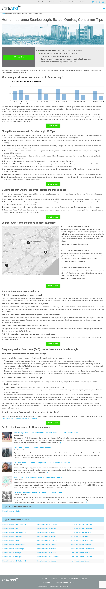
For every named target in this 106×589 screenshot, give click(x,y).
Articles (61, 2)
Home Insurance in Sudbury (81, 545)
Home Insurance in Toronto (46, 532)
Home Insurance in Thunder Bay (82, 549)
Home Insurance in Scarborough (82, 541)
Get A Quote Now (18, 57)
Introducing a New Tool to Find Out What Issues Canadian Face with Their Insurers (46, 433)
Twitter (93, 2)
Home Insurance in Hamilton (47, 536)
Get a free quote (53, 125)
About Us (40, 2)
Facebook (97, 2)
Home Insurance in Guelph (11, 553)
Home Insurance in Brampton (81, 557)
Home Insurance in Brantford (12, 541)
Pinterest (100, 2)
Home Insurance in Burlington (81, 524)
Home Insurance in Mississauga (14, 524)
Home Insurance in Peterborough (14, 561)
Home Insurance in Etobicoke (81, 528)
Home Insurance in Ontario (11, 511)
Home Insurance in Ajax (10, 528)
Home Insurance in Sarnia (80, 536)
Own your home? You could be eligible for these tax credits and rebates (42, 463)
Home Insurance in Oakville (46, 549)
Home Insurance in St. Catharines (48, 557)
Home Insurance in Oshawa (46, 553)
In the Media (72, 2)
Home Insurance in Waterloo (81, 553)
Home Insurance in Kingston (81, 532)
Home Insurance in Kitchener (47, 541)
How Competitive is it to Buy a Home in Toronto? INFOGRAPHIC (38, 477)
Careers (51, 2)
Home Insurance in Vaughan (12, 557)
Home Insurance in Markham (12, 536)
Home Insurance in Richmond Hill (14, 532)
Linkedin (103, 2)
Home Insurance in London (46, 545)
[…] (59, 443)
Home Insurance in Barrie (80, 561)
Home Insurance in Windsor (47, 561)
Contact (82, 2)
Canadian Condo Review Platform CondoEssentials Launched (38, 492)
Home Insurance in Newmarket (13, 545)
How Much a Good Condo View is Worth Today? (32, 448)
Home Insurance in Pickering (47, 524)
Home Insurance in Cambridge (13, 549)
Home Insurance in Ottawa (46, 528)
